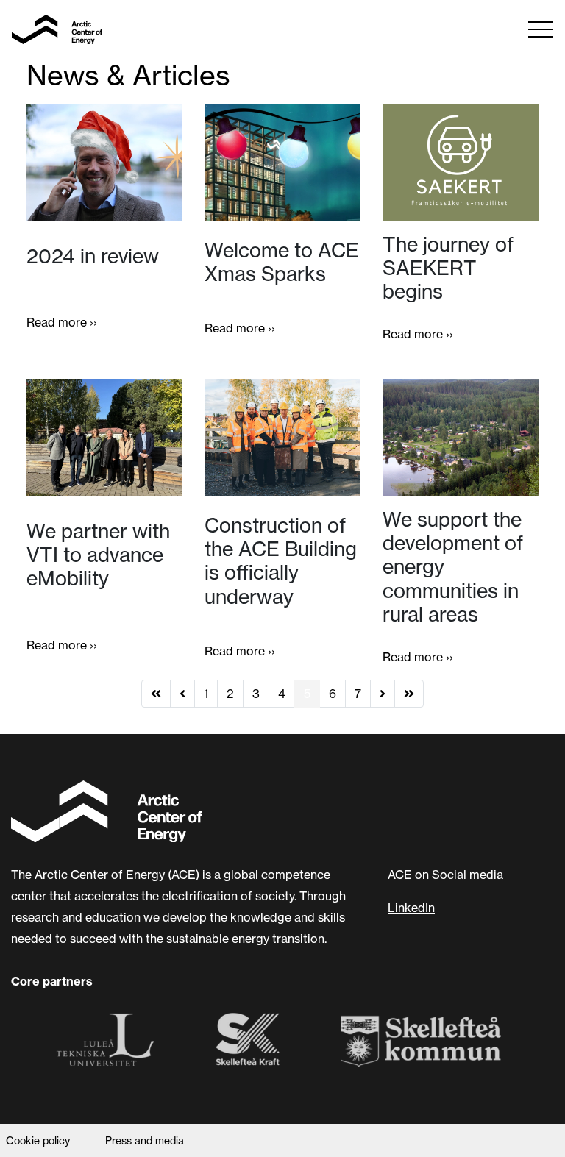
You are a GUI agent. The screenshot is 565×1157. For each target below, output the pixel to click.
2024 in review (92, 255)
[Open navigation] (540, 29)
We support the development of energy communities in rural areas (453, 566)
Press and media (144, 1140)
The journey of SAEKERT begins (448, 268)
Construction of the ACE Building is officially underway (281, 560)
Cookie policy (38, 1140)
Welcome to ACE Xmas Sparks (282, 262)
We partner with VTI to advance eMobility (98, 555)
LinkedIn (411, 907)
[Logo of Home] (57, 29)
